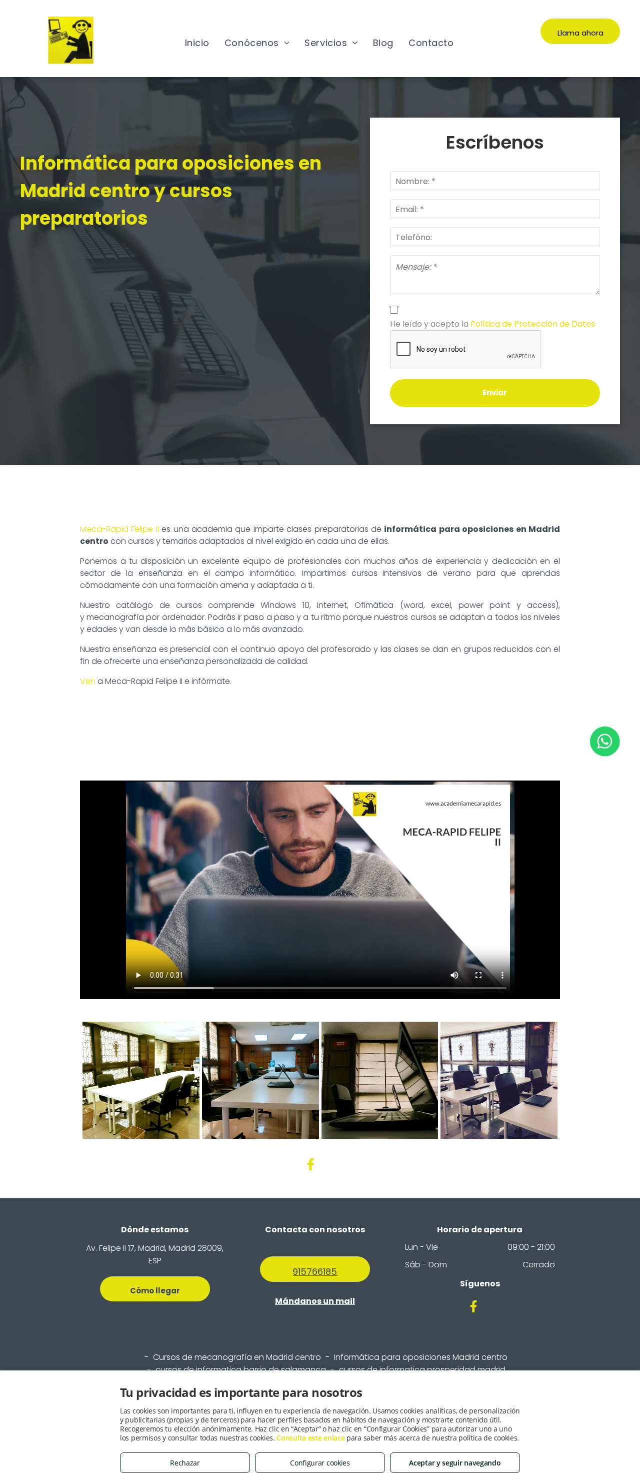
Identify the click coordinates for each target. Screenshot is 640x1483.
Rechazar (185, 1462)
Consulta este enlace (310, 1437)
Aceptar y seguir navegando (454, 1462)
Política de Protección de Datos (533, 324)
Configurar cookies (320, 1462)
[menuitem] (197, 42)
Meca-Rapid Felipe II (119, 529)
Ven (88, 681)
